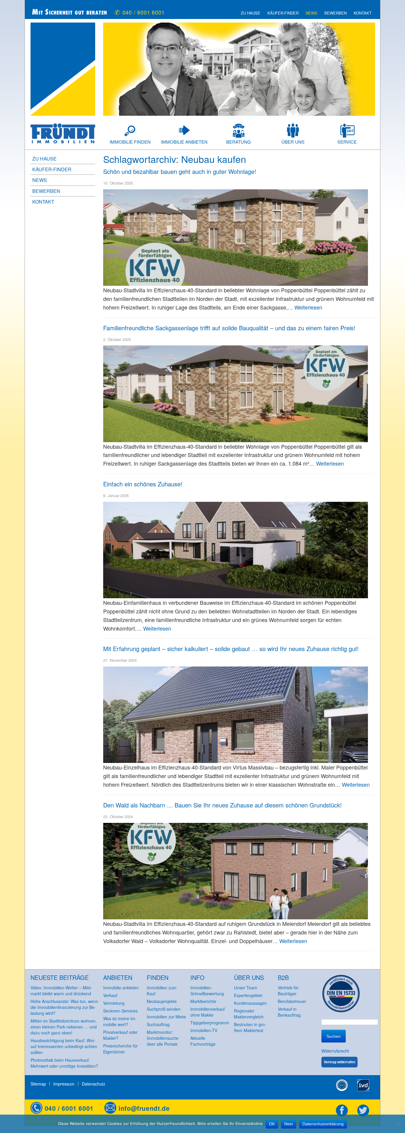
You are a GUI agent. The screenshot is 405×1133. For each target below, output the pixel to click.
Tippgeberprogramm (209, 1023)
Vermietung (114, 1003)
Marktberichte (203, 1001)
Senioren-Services (120, 1011)
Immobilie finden (130, 142)
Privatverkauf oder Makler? (120, 1035)
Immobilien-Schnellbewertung (207, 990)
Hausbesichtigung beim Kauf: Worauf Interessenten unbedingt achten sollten (64, 1046)
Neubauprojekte (162, 1001)
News (311, 13)
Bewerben (335, 13)
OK (272, 1123)
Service (347, 142)
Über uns (292, 142)
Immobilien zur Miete (166, 1017)
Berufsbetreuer (292, 1001)
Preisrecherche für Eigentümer (120, 1049)
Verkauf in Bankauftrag (289, 1012)
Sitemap (38, 1084)
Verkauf (110, 995)
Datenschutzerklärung (323, 1123)
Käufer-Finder (283, 13)
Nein (288, 1123)
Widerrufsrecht (335, 1051)
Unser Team (245, 988)
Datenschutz (93, 1084)
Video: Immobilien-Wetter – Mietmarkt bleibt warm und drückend (61, 990)
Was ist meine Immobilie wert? (120, 1021)
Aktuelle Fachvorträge (203, 1041)
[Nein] (398, 1124)
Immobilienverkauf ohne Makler (207, 1012)
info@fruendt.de (144, 1108)
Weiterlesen (308, 307)
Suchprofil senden (164, 1009)
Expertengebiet (248, 995)
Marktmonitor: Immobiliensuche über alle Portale (162, 1038)
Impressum (63, 1084)
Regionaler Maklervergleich (249, 1014)
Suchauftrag (158, 1024)
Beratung (238, 142)
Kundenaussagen (250, 1003)
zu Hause (250, 13)
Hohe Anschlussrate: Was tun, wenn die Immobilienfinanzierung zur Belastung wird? (64, 1007)
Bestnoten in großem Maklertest (250, 1027)
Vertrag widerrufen (339, 1062)
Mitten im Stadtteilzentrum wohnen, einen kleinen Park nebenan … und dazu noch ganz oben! (64, 1027)
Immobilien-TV (203, 1030)
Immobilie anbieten (184, 142)
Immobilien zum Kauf (161, 990)
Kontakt (362, 13)
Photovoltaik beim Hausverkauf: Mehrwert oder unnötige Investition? (64, 1063)
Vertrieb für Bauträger (288, 990)
